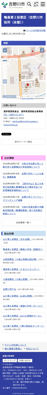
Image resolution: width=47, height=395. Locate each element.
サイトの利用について (16, 345)
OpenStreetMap (28, 98)
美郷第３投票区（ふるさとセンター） (21, 269)
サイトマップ (10, 360)
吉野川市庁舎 (9, 289)
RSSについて (32, 348)
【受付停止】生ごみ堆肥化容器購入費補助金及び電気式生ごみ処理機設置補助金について (23, 187)
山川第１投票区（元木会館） (17, 239)
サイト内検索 (29, 4)
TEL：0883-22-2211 (14, 114)
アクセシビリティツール (36, 4)
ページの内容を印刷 (36, 30)
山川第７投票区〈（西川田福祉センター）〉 (24, 326)
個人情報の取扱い (13, 348)
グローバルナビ (43, 4)
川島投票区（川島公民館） (16, 279)
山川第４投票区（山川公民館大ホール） (22, 315)
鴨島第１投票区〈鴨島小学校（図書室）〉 (23, 249)
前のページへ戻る (23, 141)
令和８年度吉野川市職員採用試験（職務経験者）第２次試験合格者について (23, 210)
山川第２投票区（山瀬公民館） (18, 295)
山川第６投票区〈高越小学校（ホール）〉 (23, 305)
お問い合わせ (25, 360)
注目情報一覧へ (23, 222)
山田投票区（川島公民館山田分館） (20, 259)
